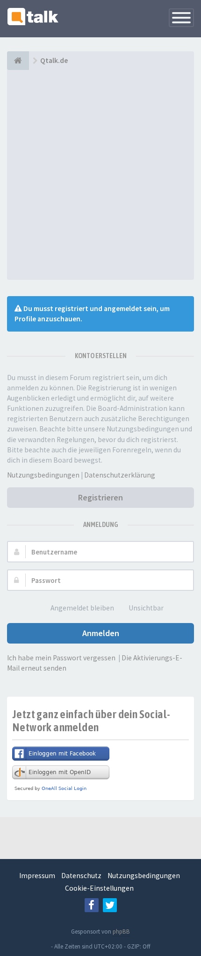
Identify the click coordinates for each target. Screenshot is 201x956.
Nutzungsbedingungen (43, 475)
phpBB (121, 931)
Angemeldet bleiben (82, 607)
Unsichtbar (146, 607)
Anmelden (100, 633)
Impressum (37, 875)
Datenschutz (81, 875)
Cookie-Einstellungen (99, 888)
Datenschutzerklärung (119, 475)
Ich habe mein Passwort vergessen (61, 657)
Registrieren (100, 497)
